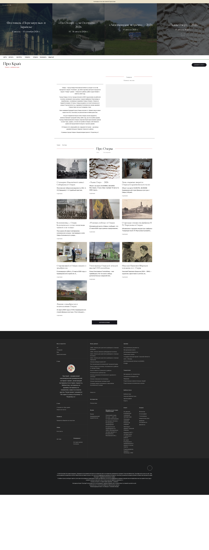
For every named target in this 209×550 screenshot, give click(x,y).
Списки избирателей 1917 (98, 362)
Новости (92, 392)
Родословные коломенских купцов (134, 383)
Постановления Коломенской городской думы (104, 364)
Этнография (143, 413)
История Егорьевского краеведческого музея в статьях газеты (128, 443)
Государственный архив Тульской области (137, 356)
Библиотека (127, 394)
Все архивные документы (131, 347)
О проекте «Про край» (63, 407)
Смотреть (19, 57)
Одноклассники (61, 354)
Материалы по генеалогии (132, 374)
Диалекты (142, 424)
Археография (128, 398)
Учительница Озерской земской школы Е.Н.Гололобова (103, 267)
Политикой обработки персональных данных (108, 485)
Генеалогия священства (131, 376)
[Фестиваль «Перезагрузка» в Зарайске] (26, 29)
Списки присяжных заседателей (100, 381)
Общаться (51, 57)
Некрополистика (144, 418)
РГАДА (126, 363)
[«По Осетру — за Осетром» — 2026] (78, 29)
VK (57, 347)
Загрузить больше (104, 322)
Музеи (92, 414)
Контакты (60, 431)
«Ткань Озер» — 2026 (98, 182)
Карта (5, 57)
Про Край (12, 64)
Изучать (11, 57)
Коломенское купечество (98, 372)
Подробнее (59, 193)
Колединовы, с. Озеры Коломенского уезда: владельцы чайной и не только (71, 225)
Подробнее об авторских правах (107, 476)
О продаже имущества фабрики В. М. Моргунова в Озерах (137, 224)
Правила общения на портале (66, 420)
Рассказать (43, 57)
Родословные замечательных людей (135, 381)
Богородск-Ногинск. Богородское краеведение (112, 422)
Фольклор (142, 411)
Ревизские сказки (129, 354)
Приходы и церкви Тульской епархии (129, 428)
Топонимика (143, 416)
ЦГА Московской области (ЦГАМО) (134, 361)
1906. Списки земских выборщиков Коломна (103, 351)
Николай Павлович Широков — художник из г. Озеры (136, 267)
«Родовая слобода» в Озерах (102, 223)
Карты (126, 400)
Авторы (59, 439)
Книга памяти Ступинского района (100, 370)
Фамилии (126, 378)
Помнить (27, 57)
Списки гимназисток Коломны (99, 379)
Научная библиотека (130, 396)
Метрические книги (129, 350)
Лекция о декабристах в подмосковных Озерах (67, 305)
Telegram (59, 350)
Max (58, 352)
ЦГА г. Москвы (128, 358)
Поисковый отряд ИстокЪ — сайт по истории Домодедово (112, 417)
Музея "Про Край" (82, 483)
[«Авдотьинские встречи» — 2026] (131, 29)
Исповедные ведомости (131, 352)
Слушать (35, 57)
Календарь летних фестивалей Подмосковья (104, 1)
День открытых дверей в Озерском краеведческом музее (136, 183)
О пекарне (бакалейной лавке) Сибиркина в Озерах (70, 183)
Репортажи (93, 403)
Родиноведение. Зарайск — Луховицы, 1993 (129, 451)
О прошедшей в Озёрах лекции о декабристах (71, 267)
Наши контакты (61, 409)
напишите (115, 481)
